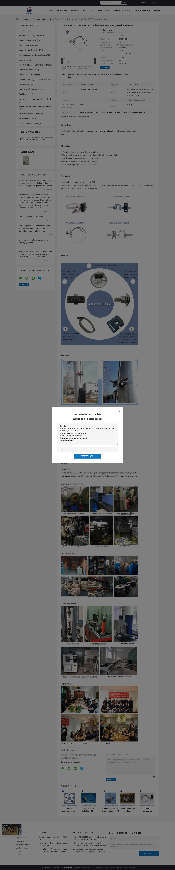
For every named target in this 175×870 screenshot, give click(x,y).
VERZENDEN (87, 456)
